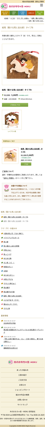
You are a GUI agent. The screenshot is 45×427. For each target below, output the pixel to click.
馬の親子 (7, 287)
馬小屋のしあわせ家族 (11, 246)
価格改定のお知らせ (11, 348)
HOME (6, 18)
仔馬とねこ (7, 250)
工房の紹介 (22, 375)
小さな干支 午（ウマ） (12, 300)
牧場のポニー (8, 267)
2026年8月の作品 (10, 323)
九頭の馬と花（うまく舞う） (14, 233)
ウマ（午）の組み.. (23, 18)
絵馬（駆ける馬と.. (38, 18)
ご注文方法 (22, 380)
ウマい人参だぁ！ (10, 283)
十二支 (12, 18)
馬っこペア (7, 254)
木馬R (6, 271)
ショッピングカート (22, 389)
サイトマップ (22, 404)
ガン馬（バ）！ (9, 263)
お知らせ (22, 385)
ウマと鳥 (7, 308)
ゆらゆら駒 (7, 258)
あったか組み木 (22, 370)
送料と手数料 (39, 1)
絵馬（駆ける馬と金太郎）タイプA (16, 217)
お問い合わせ (22, 399)
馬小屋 (6, 242)
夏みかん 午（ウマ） (11, 304)
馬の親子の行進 (9, 292)
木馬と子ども (8, 279)
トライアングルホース (11, 238)
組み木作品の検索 (28, 1)
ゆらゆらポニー (9, 275)
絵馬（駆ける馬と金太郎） (13, 296)
